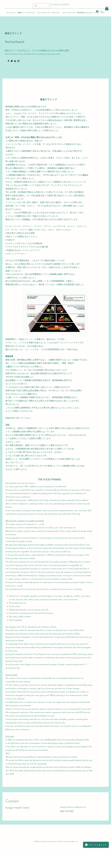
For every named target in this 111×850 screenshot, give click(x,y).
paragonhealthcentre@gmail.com (73, 807)
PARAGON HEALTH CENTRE (56, 4)
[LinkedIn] (15, 61)
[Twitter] (11, 61)
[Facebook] (8, 61)
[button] (107, 8)
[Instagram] (18, 61)
